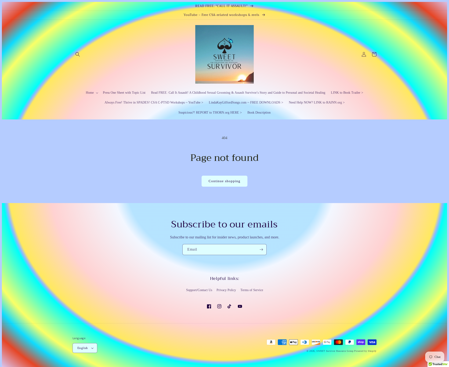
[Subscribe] (261, 249)
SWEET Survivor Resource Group (334, 351)
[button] (77, 54)
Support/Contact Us (199, 290)
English (82, 348)
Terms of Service (251, 290)
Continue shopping (224, 181)
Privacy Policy (226, 290)
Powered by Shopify (365, 351)
